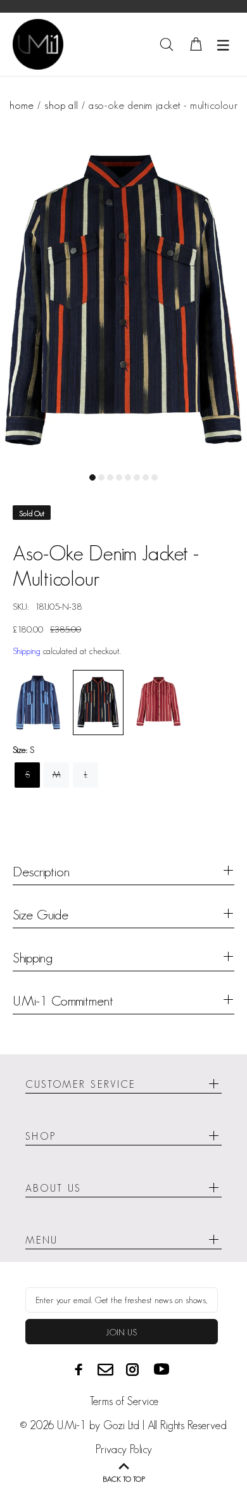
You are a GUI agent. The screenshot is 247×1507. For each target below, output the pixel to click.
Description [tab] (41, 871)
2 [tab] (101, 477)
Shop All (61, 105)
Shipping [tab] (33, 957)
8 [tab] (154, 477)
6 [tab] (137, 477)
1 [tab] (92, 477)
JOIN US (121, 1332)
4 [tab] (119, 477)
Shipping (27, 651)
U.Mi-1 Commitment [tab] (63, 1000)
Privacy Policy (124, 1449)
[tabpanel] (123, 300)
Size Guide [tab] (40, 914)
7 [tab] (145, 477)
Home (22, 105)
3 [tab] (110, 477)
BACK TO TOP (124, 1479)
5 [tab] (128, 477)
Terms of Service (123, 1401)
